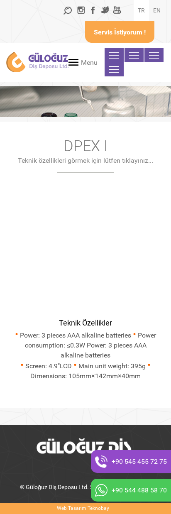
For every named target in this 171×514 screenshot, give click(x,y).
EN (157, 10)
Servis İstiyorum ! (120, 32)
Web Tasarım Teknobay (83, 508)
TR (141, 10)
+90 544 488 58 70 (139, 490)
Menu (89, 62)
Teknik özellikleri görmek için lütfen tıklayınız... (85, 160)
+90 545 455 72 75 (139, 461)
